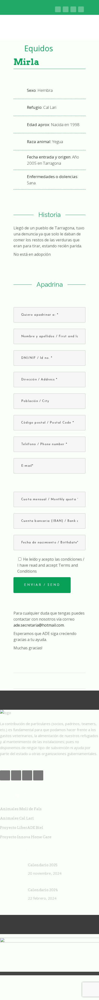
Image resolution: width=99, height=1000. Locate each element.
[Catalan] (20, 9)
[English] (28, 9)
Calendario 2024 (43, 890)
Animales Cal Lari (17, 818)
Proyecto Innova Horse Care (25, 837)
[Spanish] (50, 9)
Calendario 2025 (42, 865)
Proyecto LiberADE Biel (21, 828)
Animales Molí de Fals (21, 809)
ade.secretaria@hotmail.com (38, 625)
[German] (43, 9)
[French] (35, 9)
